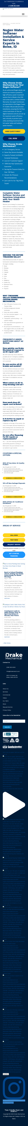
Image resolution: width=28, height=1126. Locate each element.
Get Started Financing (14, 555)
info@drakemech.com (13, 671)
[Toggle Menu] (23, 14)
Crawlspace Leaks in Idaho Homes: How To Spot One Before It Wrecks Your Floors (12, 613)
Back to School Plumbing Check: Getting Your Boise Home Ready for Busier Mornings (13, 574)
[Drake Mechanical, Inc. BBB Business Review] (10, 737)
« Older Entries (7, 643)
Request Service (14, 544)
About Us (5, 688)
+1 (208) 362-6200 (14, 6)
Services (5, 692)
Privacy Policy (7, 710)
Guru (13, 1118)
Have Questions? (12, 131)
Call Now (12, 138)
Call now (14, 535)
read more (7, 598)
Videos (5, 698)
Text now (14, 540)
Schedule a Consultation (14, 478)
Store (4, 704)
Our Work (5, 701)
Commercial (6, 695)
